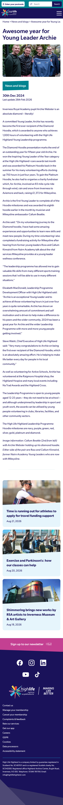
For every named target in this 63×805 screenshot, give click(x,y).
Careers (6, 732)
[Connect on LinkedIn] (43, 663)
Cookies (7, 741)
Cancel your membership (15, 714)
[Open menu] (59, 13)
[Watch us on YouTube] (25, 674)
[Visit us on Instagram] (31, 663)
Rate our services (11, 723)
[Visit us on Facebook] (20, 663)
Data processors (10, 746)
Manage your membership (15, 709)
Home (6, 21)
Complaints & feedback (14, 719)
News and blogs (20, 21)
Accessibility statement (14, 750)
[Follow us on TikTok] (37, 674)
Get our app (8, 728)
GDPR (5, 737)
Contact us (8, 705)
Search (57, 4)
